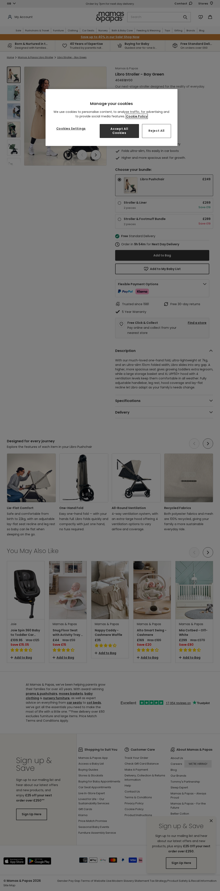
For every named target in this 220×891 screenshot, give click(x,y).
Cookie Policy (136, 116)
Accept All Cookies (119, 131)
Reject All (156, 131)
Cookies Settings (71, 128)
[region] (111, 117)
